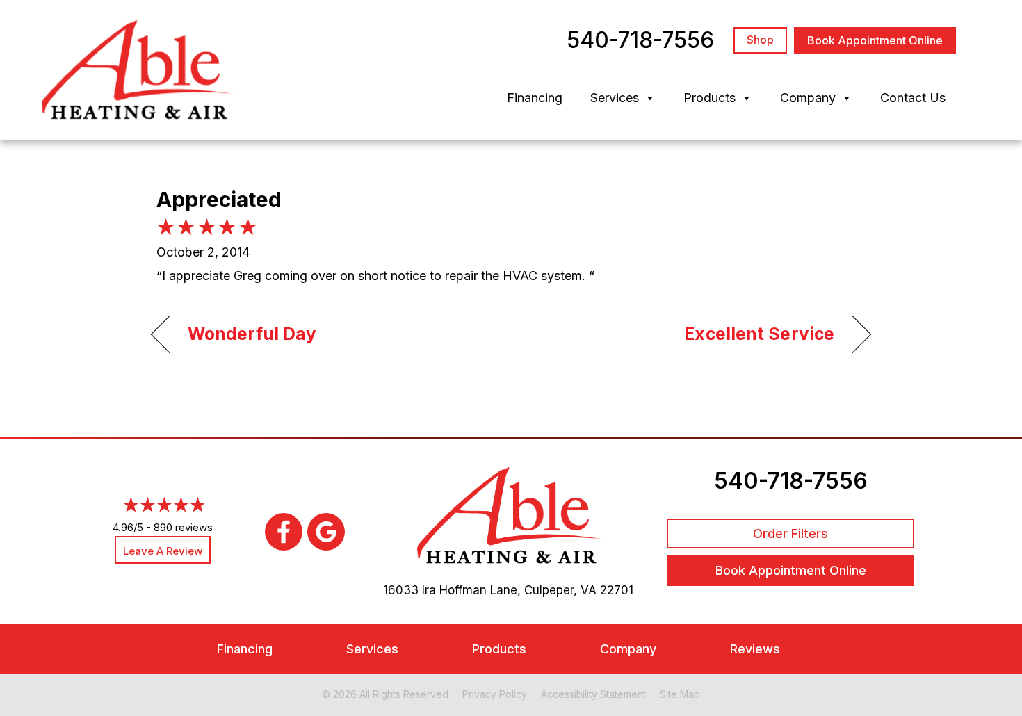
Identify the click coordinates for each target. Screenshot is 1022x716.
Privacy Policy (494, 694)
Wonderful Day (252, 333)
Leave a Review (162, 551)
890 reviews (183, 527)
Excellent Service (759, 333)
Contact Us (913, 97)
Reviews (755, 649)
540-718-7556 (791, 480)
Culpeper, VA (560, 590)
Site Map (680, 694)
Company (808, 97)
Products (709, 97)
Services (614, 97)
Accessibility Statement (593, 694)
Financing (534, 97)
